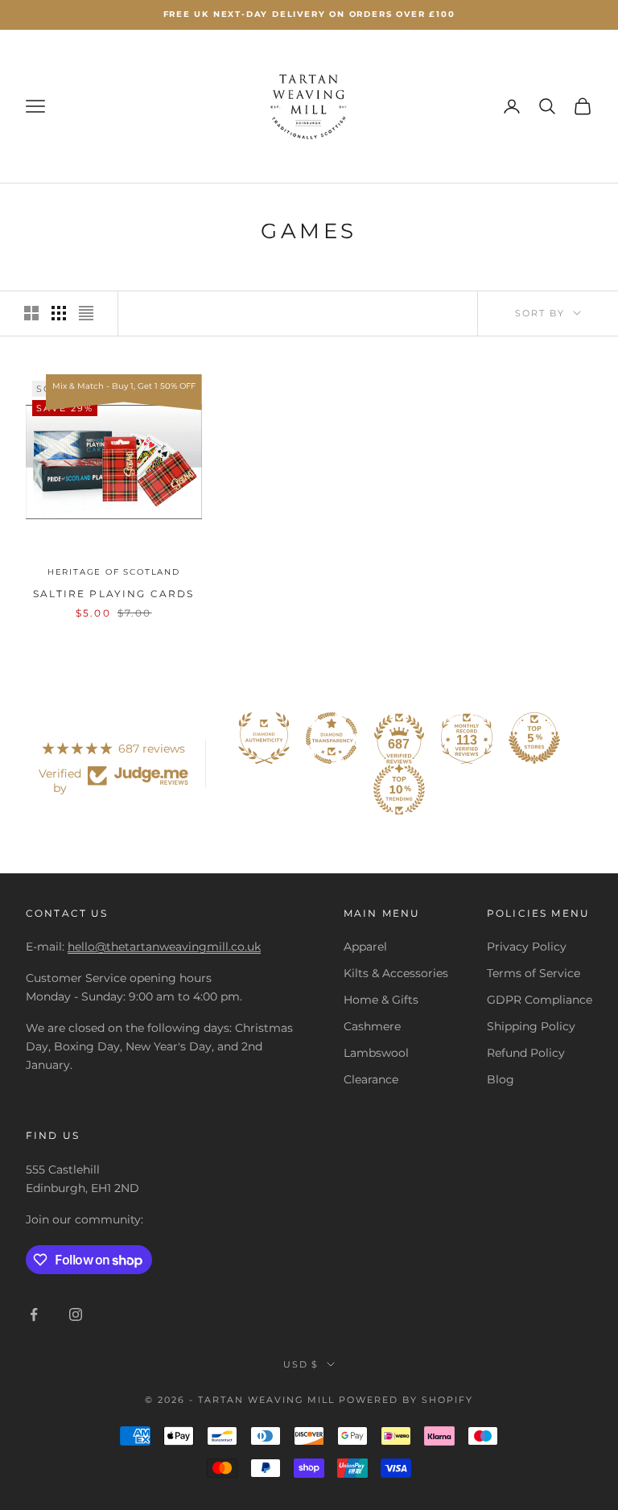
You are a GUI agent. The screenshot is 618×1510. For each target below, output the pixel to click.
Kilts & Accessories (396, 973)
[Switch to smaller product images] (59, 313)
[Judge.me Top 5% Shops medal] (534, 738)
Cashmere (372, 1026)
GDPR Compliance (539, 999)
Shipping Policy (531, 1026)
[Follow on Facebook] (34, 1314)
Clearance (371, 1079)
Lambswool (376, 1053)
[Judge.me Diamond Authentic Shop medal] (264, 738)
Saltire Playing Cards (113, 594)
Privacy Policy (526, 946)
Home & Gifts (381, 999)
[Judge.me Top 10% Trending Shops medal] (399, 789)
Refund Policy (526, 1053)
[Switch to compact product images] (86, 313)
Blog (500, 1079)
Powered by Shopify (406, 1399)
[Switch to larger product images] (31, 313)
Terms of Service (533, 973)
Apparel (365, 946)
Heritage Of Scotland (113, 572)
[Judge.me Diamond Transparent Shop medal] (331, 738)
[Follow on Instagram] (76, 1314)
